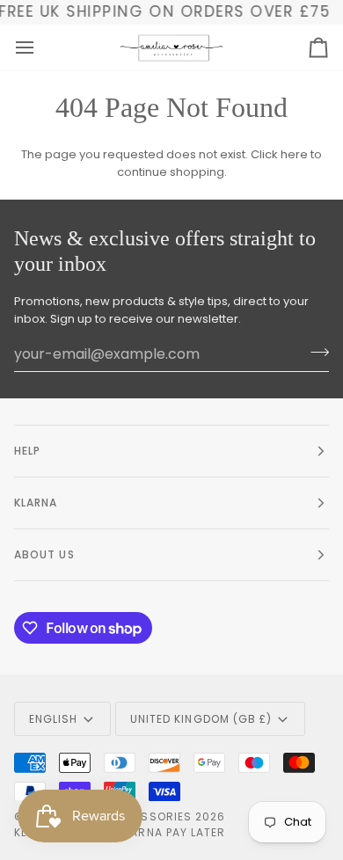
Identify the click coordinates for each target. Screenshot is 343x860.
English (53, 718)
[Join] (314, 352)
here (294, 154)
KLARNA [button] (35, 502)
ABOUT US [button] (44, 554)
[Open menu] (40, 47)
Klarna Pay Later (171, 832)
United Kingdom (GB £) (201, 718)
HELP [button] (27, 450)
